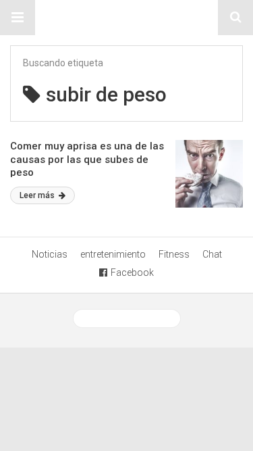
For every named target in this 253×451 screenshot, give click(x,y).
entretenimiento (113, 254)
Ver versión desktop (132, 318)
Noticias (49, 254)
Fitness (174, 254)
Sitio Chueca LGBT (127, 17)
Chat (212, 254)
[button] (17, 17)
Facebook (132, 272)
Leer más (38, 195)
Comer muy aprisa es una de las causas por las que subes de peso (87, 159)
